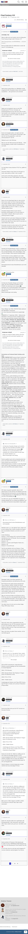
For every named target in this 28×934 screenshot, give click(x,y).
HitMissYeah (7, 918)
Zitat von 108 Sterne (9, 520)
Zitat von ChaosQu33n (10, 443)
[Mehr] (25, 31)
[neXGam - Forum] (4, 1)
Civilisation (7, 905)
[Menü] (26, 1)
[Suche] (18, 1)
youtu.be (22, 50)
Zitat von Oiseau (9, 651)
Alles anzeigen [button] (14, 659)
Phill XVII (15, 71)
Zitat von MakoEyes (9, 728)
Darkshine (7, 912)
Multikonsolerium (8, 913)
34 (14, 863)
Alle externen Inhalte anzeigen (14, 58)
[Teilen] (26, 20)
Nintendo (7, 907)
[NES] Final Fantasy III (10, 904)
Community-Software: (14, 931)
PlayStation (7, 919)
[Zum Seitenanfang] (25, 932)
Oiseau (15, 231)
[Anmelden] (22, 2)
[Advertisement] (13, 10)
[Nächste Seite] (17, 863)
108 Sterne (16, 149)
